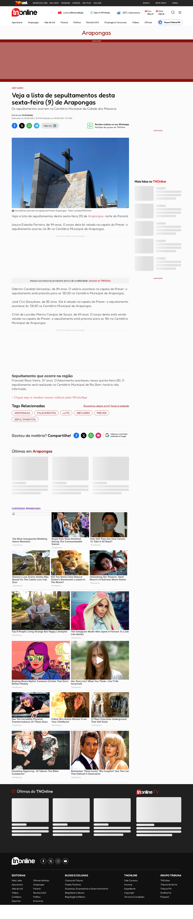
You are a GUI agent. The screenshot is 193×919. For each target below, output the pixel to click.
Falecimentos (46, 412)
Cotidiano (16, 896)
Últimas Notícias (41, 880)
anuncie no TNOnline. (100, 280)
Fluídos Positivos (73, 884)
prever (101, 412)
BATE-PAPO (161, 3)
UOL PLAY (86, 3)
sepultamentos (25, 419)
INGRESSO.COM (40, 3)
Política (77, 22)
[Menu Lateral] (179, 12)
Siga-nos (48, 125)
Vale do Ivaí (49, 22)
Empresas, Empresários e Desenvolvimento (86, 888)
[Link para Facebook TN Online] (43, 861)
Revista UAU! (92, 22)
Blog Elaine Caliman (74, 892)
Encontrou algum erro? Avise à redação (106, 405)
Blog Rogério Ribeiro (75, 896)
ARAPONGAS (22, 412)
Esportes (16, 900)
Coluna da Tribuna (74, 880)
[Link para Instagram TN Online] (58, 861)
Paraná (64, 22)
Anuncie (128, 884)
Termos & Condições (134, 896)
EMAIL (175, 3)
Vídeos (135, 22)
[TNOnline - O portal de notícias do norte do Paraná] (24, 12)
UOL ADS (97, 3)
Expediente (129, 888)
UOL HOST (54, 3)
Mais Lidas (17, 880)
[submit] (172, 12)
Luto (66, 412)
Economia (38, 900)
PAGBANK (65, 3)
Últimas (148, 22)
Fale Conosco (131, 880)
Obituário (83, 412)
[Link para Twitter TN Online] (51, 861)
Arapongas (33, 22)
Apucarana (17, 22)
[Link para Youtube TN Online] (65, 861)
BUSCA (146, 3)
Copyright (129, 892)
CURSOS (76, 3)
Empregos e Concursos (116, 22)
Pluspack (164, 896)
